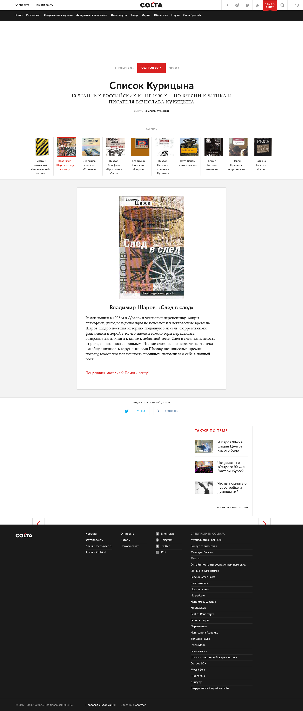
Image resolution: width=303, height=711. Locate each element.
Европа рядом (200, 620)
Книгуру (196, 682)
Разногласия (199, 651)
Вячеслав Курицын (156, 111)
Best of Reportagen (203, 614)
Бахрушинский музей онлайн (210, 688)
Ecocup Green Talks (203, 577)
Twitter (165, 546)
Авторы (125, 540)
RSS (163, 552)
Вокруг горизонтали (204, 546)
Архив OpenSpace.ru (99, 546)
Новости (91, 533)
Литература (119, 15)
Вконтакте (167, 533)
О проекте (22, 5)
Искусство (33, 15)
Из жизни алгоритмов (205, 570)
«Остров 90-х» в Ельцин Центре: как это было (230, 446)
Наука (175, 15)
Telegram (167, 540)
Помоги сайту (43, 5)
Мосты (195, 558)
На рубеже (198, 595)
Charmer (140, 705)
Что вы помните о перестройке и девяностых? (232, 488)
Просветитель (200, 589)
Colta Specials (192, 15)
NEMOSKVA (198, 608)
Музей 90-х (198, 669)
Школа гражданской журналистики (214, 657)
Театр (134, 15)
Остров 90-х (151, 68)
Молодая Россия (202, 552)
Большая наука (200, 638)
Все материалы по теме (232, 507)
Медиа (145, 15)
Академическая (91, 15)
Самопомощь (199, 583)
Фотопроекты (94, 540)
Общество (161, 15)
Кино (18, 15)
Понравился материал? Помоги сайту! (117, 373)
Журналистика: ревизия (206, 540)
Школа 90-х (198, 676)
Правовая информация (101, 705)
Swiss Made (198, 645)
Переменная (199, 626)
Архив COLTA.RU (96, 552)
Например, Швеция (203, 601)
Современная (58, 15)
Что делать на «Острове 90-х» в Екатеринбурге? (230, 467)
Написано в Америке (204, 632)
